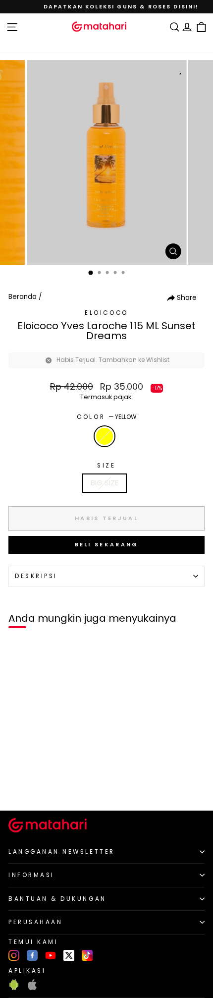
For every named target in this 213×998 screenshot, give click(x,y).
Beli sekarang (107, 544)
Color (106, 417)
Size (106, 466)
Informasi (31, 875)
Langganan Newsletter (61, 852)
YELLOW (104, 436)
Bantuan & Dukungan (57, 899)
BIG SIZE (104, 483)
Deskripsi (36, 576)
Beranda (22, 296)
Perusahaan (35, 922)
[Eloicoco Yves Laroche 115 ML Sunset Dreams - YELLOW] (19, 786)
